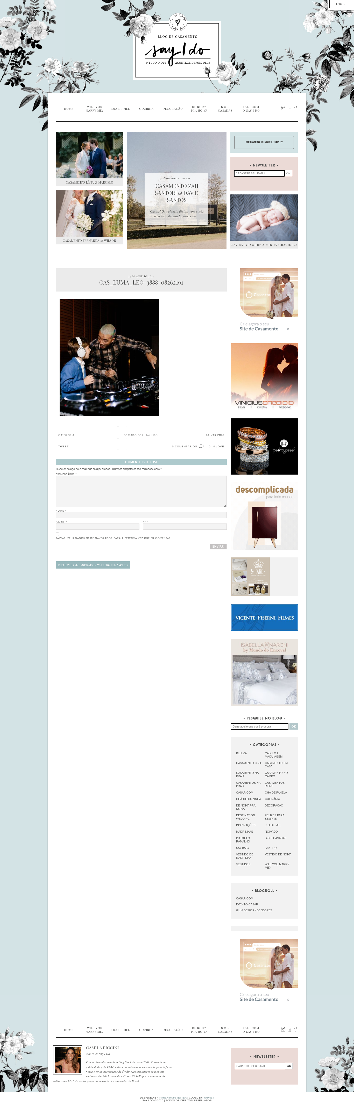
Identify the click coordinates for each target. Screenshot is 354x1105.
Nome (61, 511)
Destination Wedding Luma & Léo (93, 565)
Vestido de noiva (278, 854)
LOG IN (340, 4)
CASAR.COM (244, 898)
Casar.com (244, 792)
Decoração (274, 805)
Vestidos (243, 864)
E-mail (61, 522)
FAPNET (209, 1097)
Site (145, 522)
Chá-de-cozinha (248, 799)
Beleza (241, 753)
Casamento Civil (249, 763)
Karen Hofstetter (173, 1097)
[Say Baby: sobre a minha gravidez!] (264, 217)
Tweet (63, 446)
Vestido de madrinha (244, 856)
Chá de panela (276, 792)
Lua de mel (273, 825)
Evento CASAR (247, 904)
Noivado (271, 831)
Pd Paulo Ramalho (243, 840)
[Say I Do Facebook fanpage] (295, 108)
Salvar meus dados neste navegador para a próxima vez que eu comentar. (114, 538)
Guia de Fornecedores (254, 910)
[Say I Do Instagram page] (283, 108)
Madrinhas (244, 831)
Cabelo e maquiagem (273, 755)
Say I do (271, 847)
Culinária (272, 799)
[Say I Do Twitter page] (289, 108)
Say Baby (242, 847)
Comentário (66, 474)
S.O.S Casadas (275, 838)
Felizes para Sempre (274, 817)
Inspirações (245, 825)
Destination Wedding (245, 817)
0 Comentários (184, 446)
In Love (218, 446)
